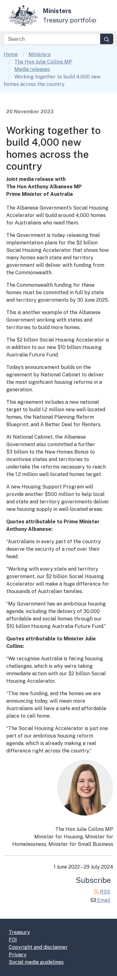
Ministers (39, 54)
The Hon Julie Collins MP (43, 62)
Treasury (19, 932)
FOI (13, 940)
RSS (104, 892)
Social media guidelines (36, 962)
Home (11, 54)
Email (103, 900)
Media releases (32, 69)
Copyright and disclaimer (38, 947)
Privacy (18, 955)
